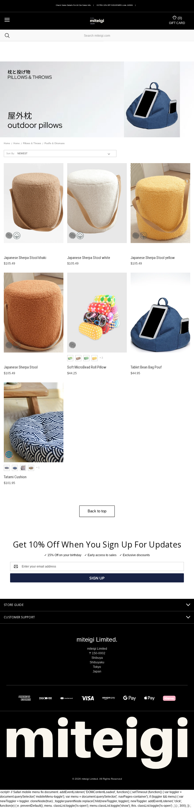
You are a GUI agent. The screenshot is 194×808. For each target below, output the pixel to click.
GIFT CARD (177, 23)
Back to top (97, 511)
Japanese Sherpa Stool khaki (25, 257)
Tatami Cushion (15, 477)
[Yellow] (94, 358)
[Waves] (7, 468)
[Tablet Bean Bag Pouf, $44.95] (160, 313)
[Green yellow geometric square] (86, 358)
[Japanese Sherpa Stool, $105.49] (33, 313)
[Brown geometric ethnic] (78, 358)
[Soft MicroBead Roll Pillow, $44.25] (97, 313)
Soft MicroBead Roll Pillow (86, 367)
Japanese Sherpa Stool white (88, 257)
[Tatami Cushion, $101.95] (33, 422)
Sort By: (10, 153)
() (179, 18)
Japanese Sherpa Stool (21, 367)
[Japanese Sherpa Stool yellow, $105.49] (160, 203)
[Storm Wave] (15, 468)
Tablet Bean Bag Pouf (146, 367)
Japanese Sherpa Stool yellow (153, 257)
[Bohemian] (23, 468)
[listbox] (65, 153)
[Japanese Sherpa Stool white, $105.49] (97, 203)
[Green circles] (70, 358)
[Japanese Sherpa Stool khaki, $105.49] (33, 203)
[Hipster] (31, 468)
